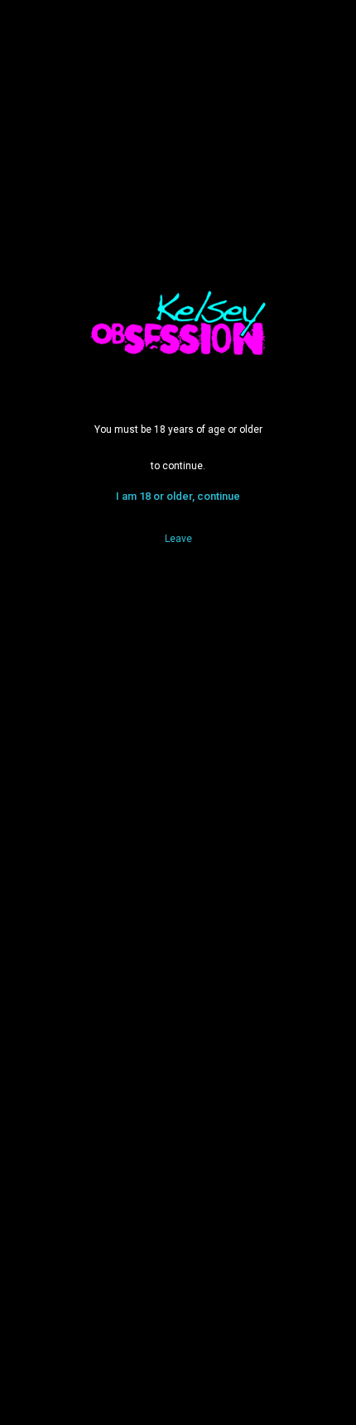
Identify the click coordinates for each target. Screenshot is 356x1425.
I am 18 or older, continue (178, 496)
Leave (178, 539)
